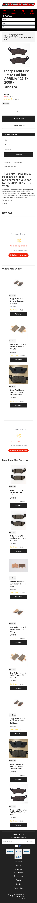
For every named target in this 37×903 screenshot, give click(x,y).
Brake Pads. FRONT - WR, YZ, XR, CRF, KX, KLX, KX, (18, 492)
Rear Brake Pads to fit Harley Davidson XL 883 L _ (18, 629)
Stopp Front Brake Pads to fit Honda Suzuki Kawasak (17, 392)
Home (5, 34)
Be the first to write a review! (18, 255)
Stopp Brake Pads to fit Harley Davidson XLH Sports (17, 301)
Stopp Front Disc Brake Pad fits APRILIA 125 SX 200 (18, 812)
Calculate (19, 154)
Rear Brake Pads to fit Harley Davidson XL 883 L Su (18, 346)
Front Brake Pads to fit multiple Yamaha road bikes (18, 584)
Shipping (18, 884)
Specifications (18, 162)
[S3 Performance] (18, 4)
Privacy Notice (18, 876)
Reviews (6, 166)
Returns (18, 880)
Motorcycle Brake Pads (12, 36)
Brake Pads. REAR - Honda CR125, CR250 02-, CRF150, (18, 538)
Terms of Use (19, 888)
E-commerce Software (16, 898)
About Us (18, 865)
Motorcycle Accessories (16, 34)
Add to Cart (19, 119)
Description (7, 162)
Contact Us (18, 869)
